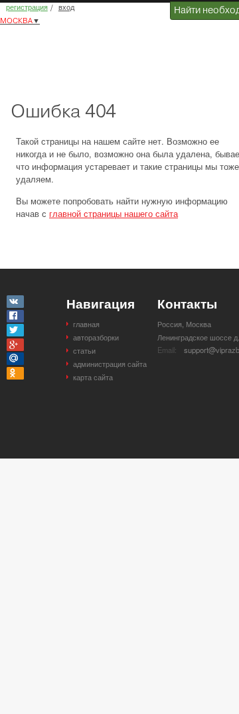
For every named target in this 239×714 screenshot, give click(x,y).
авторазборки (96, 337)
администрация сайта (110, 363)
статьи (84, 350)
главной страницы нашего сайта (113, 213)
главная (86, 324)
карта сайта (93, 377)
